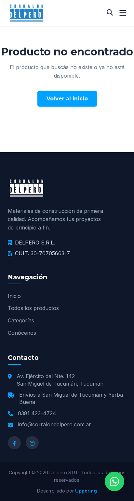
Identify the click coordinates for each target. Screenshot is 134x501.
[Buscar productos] (110, 12)
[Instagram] (32, 442)
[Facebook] (14, 442)
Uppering (86, 491)
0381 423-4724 (37, 413)
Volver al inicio (67, 99)
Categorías (21, 320)
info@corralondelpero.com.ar (54, 424)
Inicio (14, 296)
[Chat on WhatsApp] (114, 481)
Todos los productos (33, 308)
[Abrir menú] (122, 13)
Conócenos (22, 333)
